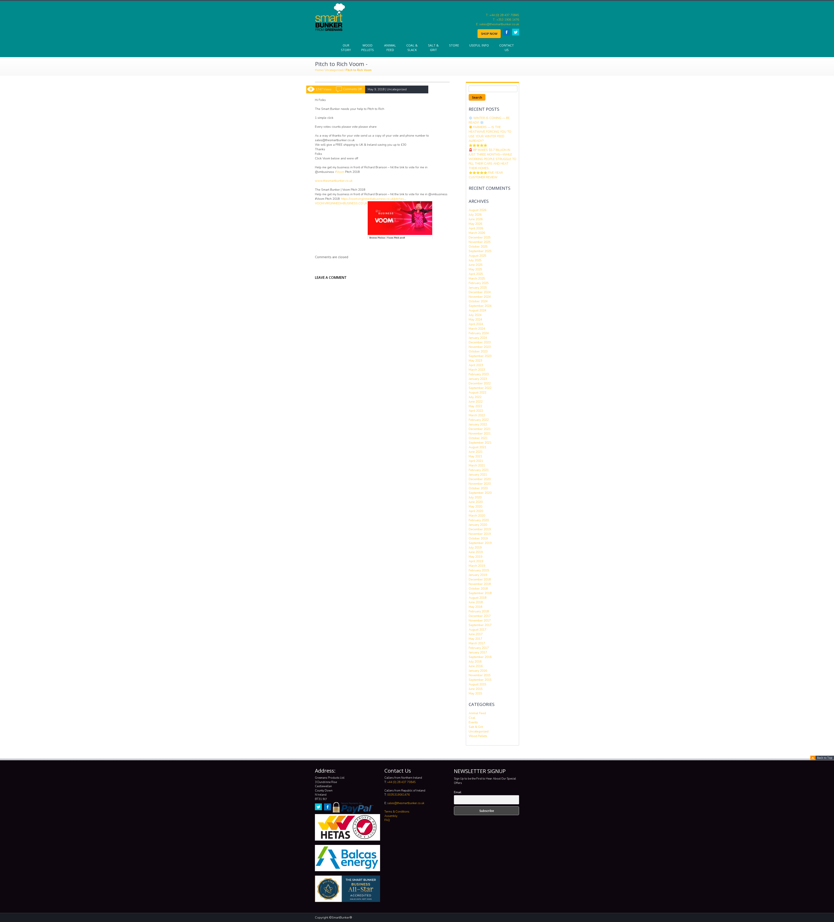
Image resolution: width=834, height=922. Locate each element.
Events (473, 722)
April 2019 (476, 561)
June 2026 (476, 219)
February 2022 (479, 420)
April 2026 (476, 228)
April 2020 (476, 511)
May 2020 (475, 506)
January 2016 (478, 671)
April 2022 (476, 411)
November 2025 (480, 242)
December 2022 (480, 383)
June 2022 (476, 402)
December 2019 (480, 529)
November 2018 (480, 584)
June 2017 (476, 634)
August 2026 (477, 210)
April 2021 (476, 461)
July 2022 (475, 397)
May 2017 (475, 639)
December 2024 (480, 292)
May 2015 (475, 693)
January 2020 (478, 525)
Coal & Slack (412, 47)
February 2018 (479, 611)
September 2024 (480, 306)
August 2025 (477, 256)
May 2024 (475, 319)
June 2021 (476, 452)
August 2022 (477, 392)
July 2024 (475, 315)
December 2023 (480, 342)
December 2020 (480, 479)
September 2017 (480, 625)
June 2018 (476, 602)
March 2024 (477, 329)
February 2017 (479, 648)
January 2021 (478, 475)
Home (319, 70)
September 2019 (480, 543)
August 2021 (477, 447)
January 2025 (478, 288)
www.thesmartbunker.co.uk (333, 181)
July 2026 (475, 215)
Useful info (479, 45)
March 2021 (477, 465)
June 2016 (476, 666)
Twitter (515, 32)
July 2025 (475, 260)
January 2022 (478, 424)
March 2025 (477, 278)
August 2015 (477, 684)
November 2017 (480, 620)
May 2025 (475, 269)
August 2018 (477, 598)
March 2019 (477, 566)
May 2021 (475, 456)
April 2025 (476, 274)
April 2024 (476, 324)
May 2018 (475, 607)
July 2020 (475, 497)
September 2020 (480, 493)
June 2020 (476, 502)
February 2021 (479, 470)
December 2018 (480, 579)
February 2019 (479, 570)
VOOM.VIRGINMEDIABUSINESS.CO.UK (341, 203)
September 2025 (480, 251)
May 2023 (475, 361)
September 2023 (480, 356)
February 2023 (479, 374)
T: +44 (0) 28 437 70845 (502, 15)
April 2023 (476, 365)
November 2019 (480, 534)
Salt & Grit (433, 47)
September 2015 (480, 680)
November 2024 (480, 297)
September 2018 (480, 593)
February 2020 (479, 520)
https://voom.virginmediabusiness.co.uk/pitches (372, 199)
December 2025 (480, 237)
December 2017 (480, 616)
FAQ (387, 820)
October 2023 (478, 351)
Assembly (390, 816)
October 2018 (478, 589)
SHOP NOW (489, 33)
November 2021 (480, 433)
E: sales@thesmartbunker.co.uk (497, 24)
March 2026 (477, 233)
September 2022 (480, 388)
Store (454, 45)
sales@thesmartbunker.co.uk (405, 803)
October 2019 (478, 538)
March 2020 (477, 516)
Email (457, 792)
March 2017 (477, 643)
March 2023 (477, 370)
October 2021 (478, 438)
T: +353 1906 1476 (506, 20)
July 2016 (475, 661)
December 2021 (480, 429)
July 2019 (475, 547)
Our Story (346, 47)
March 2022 (477, 415)
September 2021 (480, 443)
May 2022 (475, 406)
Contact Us (506, 47)
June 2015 (476, 689)
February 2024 (479, 333)
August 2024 (477, 310)
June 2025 (476, 265)
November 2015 (480, 675)
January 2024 (478, 338)
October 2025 (478, 247)
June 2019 (476, 552)
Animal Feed (390, 47)
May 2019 (475, 557)
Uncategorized (334, 70)
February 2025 (479, 283)
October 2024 (478, 301)
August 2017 (477, 630)
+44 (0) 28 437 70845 (401, 782)
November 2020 (480, 484)
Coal (472, 718)
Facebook (506, 32)
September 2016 (480, 657)
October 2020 (478, 488)
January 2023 (478, 379)
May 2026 (475, 224)
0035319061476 (398, 795)
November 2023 (480, 347)
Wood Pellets (367, 47)
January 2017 (478, 652)
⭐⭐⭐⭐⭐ (478, 145)
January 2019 (478, 575)
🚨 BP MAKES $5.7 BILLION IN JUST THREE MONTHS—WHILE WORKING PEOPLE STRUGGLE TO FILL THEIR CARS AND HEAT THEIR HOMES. (492, 159)
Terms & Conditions (396, 812)
